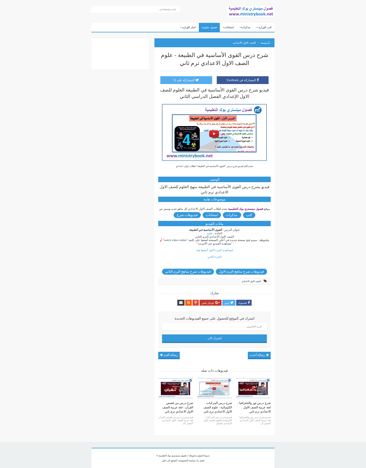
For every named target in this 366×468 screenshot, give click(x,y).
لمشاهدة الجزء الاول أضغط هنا (215, 250)
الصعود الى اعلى (169, 460)
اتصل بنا (200, 460)
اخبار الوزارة (188, 27)
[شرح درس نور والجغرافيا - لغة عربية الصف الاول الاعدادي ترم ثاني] (253, 388)
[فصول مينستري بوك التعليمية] (250, 11)
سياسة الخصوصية (186, 460)
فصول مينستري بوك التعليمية (172, 455)
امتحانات (229, 27)
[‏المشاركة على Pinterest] (196, 303)
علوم (210, 233)
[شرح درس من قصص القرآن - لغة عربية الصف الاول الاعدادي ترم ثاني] (175, 388)
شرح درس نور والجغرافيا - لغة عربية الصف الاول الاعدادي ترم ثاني (254, 407)
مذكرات (245, 27)
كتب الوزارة (265, 27)
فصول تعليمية (209, 27)
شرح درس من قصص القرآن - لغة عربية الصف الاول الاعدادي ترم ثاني (177, 407)
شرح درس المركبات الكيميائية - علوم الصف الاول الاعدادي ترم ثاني (217, 407)
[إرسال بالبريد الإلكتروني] (181, 303)
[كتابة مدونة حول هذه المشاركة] (188, 303)
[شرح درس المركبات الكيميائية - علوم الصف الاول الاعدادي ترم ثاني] (214, 388)
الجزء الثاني (214, 256)
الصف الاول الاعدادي (251, 281)
